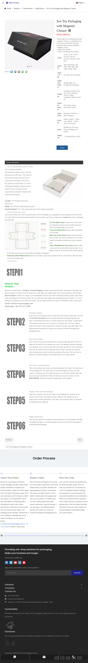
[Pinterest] (24, 562)
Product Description (13, 162)
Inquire (62, 148)
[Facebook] (6, 562)
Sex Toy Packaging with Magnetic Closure (19, 447)
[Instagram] (19, 562)
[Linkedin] (11, 562)
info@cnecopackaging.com (12, 524)
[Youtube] (15, 562)
